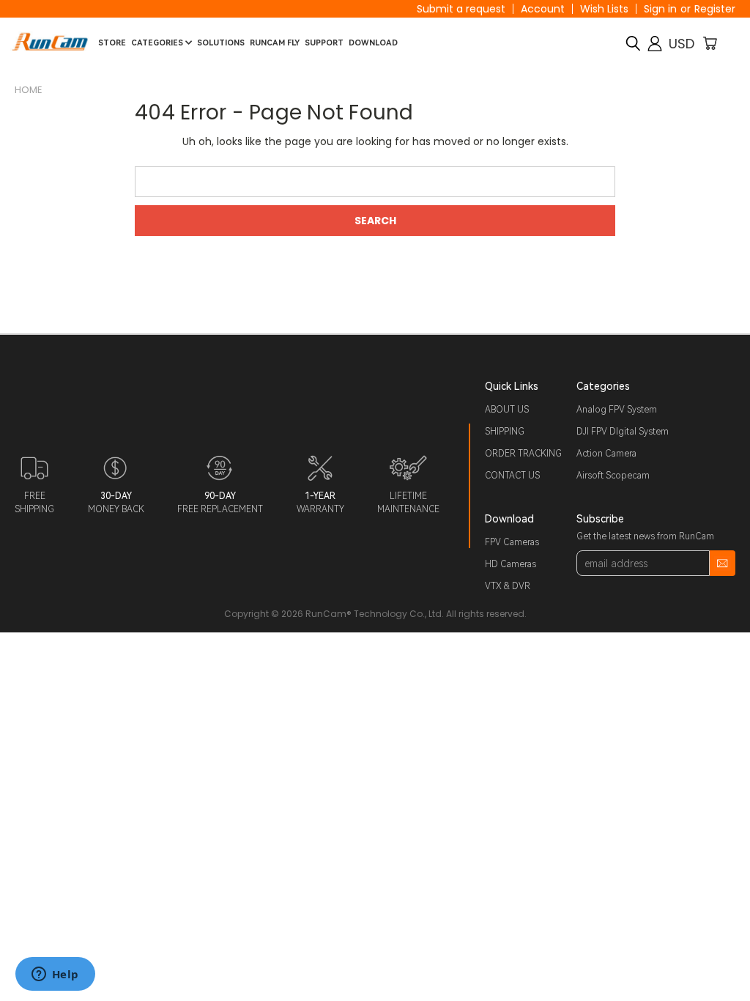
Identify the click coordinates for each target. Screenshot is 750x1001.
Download (373, 43)
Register (714, 9)
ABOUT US (507, 410)
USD (681, 43)
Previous (728, 955)
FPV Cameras (512, 542)
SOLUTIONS (221, 43)
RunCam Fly (275, 43)
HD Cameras (510, 564)
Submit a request (461, 9)
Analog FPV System (616, 410)
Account (543, 9)
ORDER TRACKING (523, 453)
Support (324, 43)
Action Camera (606, 453)
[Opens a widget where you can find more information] (55, 975)
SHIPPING (504, 431)
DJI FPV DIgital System (622, 431)
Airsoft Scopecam (613, 475)
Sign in (660, 9)
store (112, 43)
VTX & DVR (507, 586)
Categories (158, 43)
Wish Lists (604, 9)
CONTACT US (512, 475)
